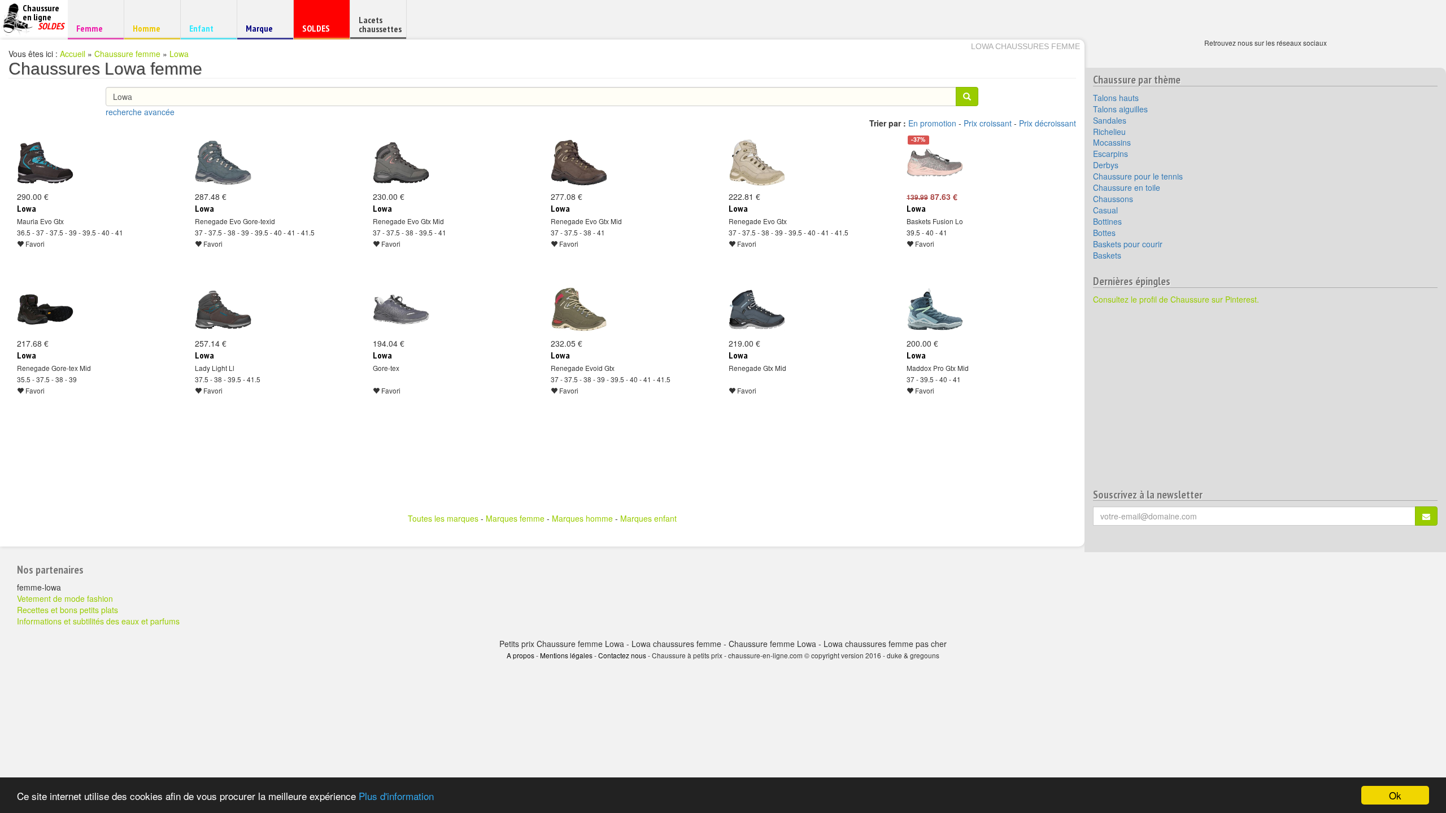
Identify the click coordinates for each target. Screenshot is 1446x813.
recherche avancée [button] (140, 111)
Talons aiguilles (1120, 109)
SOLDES (320, 31)
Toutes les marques (443, 518)
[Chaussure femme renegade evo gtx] (757, 162)
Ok (1395, 795)
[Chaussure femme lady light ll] (223, 309)
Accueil (72, 53)
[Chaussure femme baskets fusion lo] (935, 162)
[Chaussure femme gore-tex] (401, 309)
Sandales (1109, 120)
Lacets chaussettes (380, 24)
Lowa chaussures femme (1025, 46)
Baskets (1107, 255)
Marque (263, 31)
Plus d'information (396, 796)
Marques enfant (648, 518)
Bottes (1104, 232)
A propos (520, 655)
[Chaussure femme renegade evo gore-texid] (223, 162)
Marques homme (582, 518)
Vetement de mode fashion (65, 598)
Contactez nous (622, 655)
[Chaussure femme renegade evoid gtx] (579, 309)
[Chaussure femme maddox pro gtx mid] (935, 309)
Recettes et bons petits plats (67, 609)
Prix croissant (988, 123)
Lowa (179, 53)
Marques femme (515, 518)
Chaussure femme (127, 53)
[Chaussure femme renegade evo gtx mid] (401, 162)
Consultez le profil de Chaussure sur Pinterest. (1176, 299)
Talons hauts (1116, 97)
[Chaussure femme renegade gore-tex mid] (45, 309)
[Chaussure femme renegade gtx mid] (757, 309)
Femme (94, 28)
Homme (150, 28)
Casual (1105, 210)
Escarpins (1110, 153)
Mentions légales (566, 655)
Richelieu (1109, 131)
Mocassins (1112, 142)
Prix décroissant (1047, 123)
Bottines (1107, 221)
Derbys (1105, 165)
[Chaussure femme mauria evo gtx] (45, 162)
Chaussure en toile (1126, 187)
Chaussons (1113, 198)
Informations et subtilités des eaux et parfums (98, 621)
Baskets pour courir (1127, 244)
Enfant (207, 28)
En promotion (932, 123)
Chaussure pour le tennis (1138, 176)
